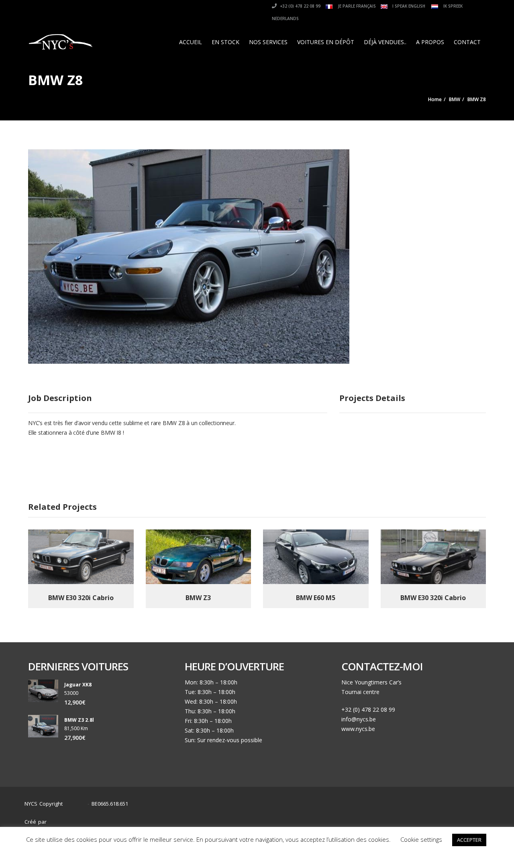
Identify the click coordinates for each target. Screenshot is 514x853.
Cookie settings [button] (421, 839)
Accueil (190, 42)
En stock (225, 42)
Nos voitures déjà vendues (395, 818)
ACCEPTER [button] (469, 839)
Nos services (268, 42)
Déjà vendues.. (385, 42)
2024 (77, 804)
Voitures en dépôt (325, 42)
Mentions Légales (461, 818)
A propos (430, 42)
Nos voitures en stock (323, 818)
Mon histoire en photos (255, 818)
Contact (467, 42)
